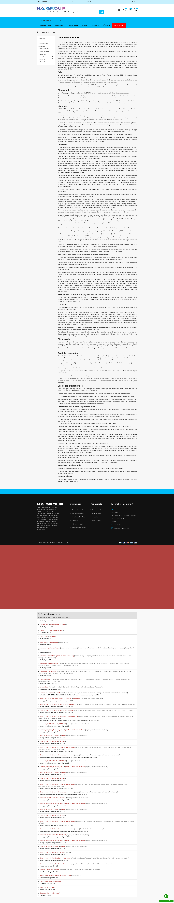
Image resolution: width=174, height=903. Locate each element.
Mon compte (96, 520)
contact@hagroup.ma (121, 528)
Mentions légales (78, 513)
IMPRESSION (74, 25)
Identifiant (95, 517)
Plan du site (96, 513)
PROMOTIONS (119, 25)
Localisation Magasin (79, 527)
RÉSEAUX (95, 25)
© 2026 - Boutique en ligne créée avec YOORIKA (53, 542)
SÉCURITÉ (106, 25)
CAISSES (85, 25)
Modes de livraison (78, 510)
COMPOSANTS (60, 25)
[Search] (101, 12)
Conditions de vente (79, 517)
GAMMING (42, 54)
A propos (75, 520)
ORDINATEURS (45, 25)
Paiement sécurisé (78, 524)
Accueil (41, 39)
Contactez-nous (97, 510)
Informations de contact (122, 504)
